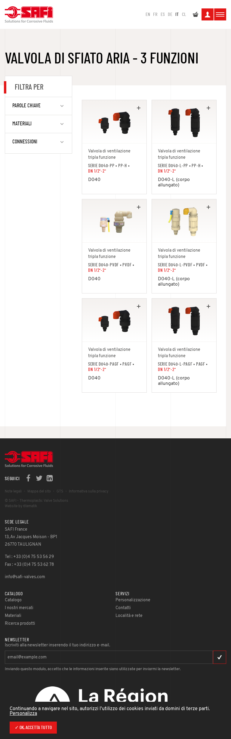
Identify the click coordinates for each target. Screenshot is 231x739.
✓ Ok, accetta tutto (33, 727)
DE (170, 14)
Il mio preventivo (195, 14)
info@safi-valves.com (25, 577)
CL (184, 14)
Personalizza (23, 713)
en (148, 14)
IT (177, 14)
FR (155, 14)
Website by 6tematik (21, 506)
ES (163, 14)
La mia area (208, 14)
